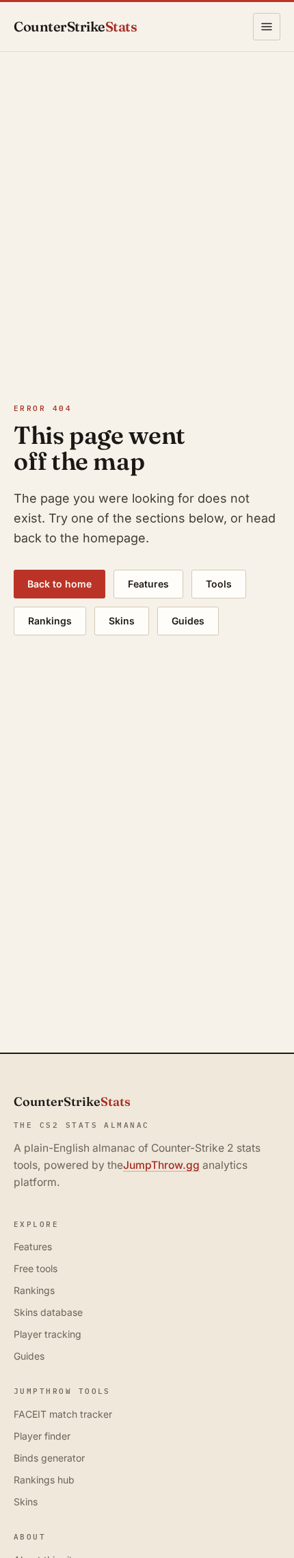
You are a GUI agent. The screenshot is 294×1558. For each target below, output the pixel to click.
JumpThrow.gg (161, 1165)
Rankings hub (44, 1480)
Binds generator (49, 1458)
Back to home (59, 584)
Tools (219, 584)
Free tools (35, 1268)
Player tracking (47, 1334)
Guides (188, 620)
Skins (122, 620)
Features (148, 584)
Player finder (42, 1436)
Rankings (50, 620)
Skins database (48, 1312)
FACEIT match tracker (63, 1414)
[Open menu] (266, 26)
